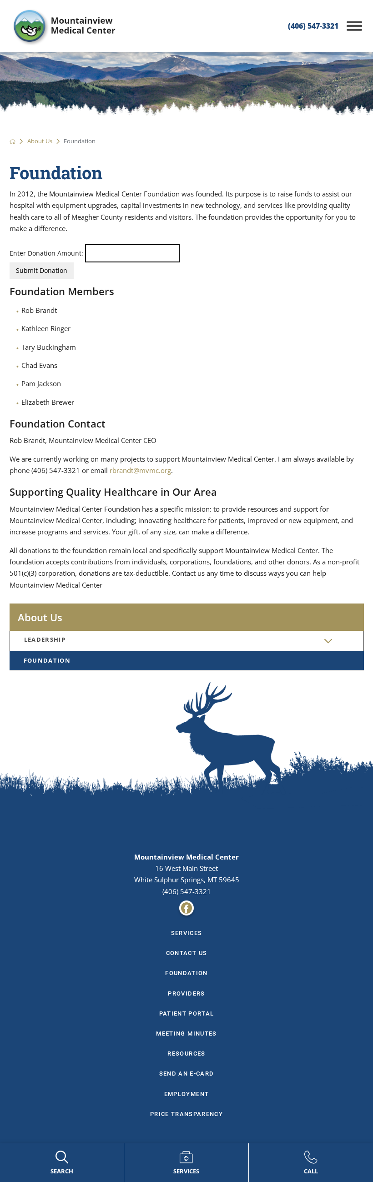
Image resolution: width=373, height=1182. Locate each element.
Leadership (45, 639)
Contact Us (186, 953)
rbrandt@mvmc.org (140, 470)
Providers (186, 993)
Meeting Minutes (186, 1033)
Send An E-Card (186, 1073)
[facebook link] (186, 907)
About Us (39, 141)
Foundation (47, 660)
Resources (186, 1053)
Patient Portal (186, 1013)
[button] (354, 26)
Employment (186, 1094)
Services (186, 933)
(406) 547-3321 (313, 26)
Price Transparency (186, 1114)
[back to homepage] (13, 141)
